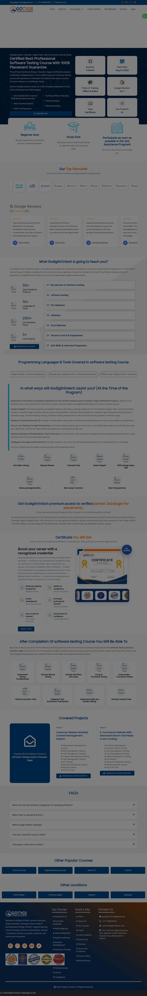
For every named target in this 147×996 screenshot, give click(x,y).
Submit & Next (74, 51)
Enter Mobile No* (54, 23)
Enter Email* (52, 33)
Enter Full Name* (54, 13)
